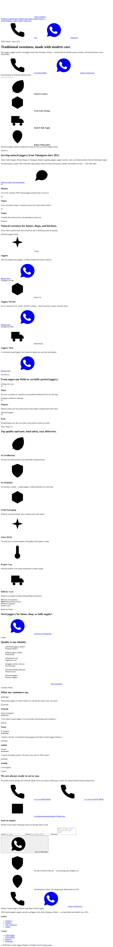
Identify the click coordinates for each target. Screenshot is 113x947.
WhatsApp (74, 38)
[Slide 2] (4, 77)
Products (9, 21)
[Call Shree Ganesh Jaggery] (17, 906)
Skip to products (40, 17)
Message (54, 834)
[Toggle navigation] (45, 19)
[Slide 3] (6, 77)
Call (35, 38)
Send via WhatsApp (41, 852)
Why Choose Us (11, 925)
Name (3, 834)
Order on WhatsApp (87, 73)
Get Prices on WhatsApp (42, 634)
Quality (14, 21)
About (3, 21)
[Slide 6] (13, 77)
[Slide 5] (10, 77)
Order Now (28, 21)
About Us (8, 921)
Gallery (20, 21)
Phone (28, 834)
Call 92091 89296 (40, 73)
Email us (8, 939)
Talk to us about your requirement (13, 182)
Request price (6, 278)
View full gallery (56, 684)
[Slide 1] (2, 77)
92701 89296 (10, 937)
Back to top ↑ (48, 945)
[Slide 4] (8, 77)
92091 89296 (10, 935)
